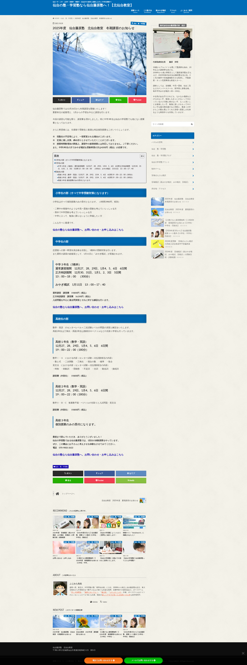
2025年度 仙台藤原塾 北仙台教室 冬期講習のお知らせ (179, 200)
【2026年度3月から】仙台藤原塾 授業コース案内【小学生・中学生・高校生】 (179, 233)
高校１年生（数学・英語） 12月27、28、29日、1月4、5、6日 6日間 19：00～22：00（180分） (96, 175)
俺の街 (103, 592)
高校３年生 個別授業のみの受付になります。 (75, 180)
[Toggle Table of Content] (141, 156)
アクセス (173, 11)
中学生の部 (59, 163)
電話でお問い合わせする (102, 660)
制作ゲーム (156, 169)
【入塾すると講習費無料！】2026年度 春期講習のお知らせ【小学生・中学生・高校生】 (179, 223)
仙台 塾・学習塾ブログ (161, 155)
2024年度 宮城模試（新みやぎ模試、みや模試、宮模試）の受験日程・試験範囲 (178, 254)
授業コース (135, 11)
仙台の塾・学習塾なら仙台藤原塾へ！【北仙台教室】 (93, 5)
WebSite (95, 602)
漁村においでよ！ (91, 592)
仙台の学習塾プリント (161, 162)
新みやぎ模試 (161, 11)
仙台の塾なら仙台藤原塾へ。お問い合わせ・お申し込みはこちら (88, 229)
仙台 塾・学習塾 (61, 467)
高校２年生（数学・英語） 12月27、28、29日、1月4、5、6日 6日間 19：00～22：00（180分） (96, 177)
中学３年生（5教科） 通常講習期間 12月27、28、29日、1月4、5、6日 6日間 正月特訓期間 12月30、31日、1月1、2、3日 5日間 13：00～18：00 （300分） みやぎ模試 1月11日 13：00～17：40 (99, 167)
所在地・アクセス (159, 188)
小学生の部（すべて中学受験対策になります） (74, 160)
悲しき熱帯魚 (76, 592)
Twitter (105, 602)
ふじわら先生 (76, 583)
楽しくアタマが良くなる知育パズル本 (116, 595)
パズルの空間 (157, 142)
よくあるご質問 (186, 11)
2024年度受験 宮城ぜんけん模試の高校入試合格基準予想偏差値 (179, 244)
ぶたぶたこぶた (115, 592)
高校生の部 (59, 172)
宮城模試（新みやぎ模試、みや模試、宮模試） (170, 182)
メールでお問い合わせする (142, 660)
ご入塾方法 (147, 11)
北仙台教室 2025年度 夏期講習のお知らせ (179, 210)
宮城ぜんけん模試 (159, 175)
